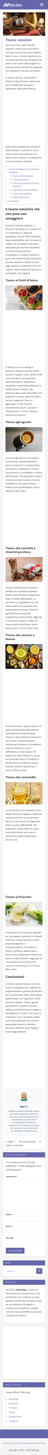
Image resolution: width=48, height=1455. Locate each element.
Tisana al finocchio (21, 197)
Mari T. (12, 1141)
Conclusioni (14, 201)
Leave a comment (14, 1145)
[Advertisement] (24, 118)
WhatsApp (14, 1399)
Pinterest (13, 1407)
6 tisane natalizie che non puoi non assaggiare (24, 170)
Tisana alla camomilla (22, 193)
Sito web (9, 1238)
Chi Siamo (7, 1443)
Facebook (13, 1403)
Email (9, 1226)
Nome (9, 1214)
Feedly (12, 1412)
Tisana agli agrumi (21, 179)
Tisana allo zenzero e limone (25, 189)
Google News (15, 1416)
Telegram (13, 1421)
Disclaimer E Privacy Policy (34, 1443)
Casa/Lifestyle (28, 1141)
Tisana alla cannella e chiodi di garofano (26, 184)
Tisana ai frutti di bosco (23, 176)
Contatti (16, 1443)
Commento (11, 1176)
